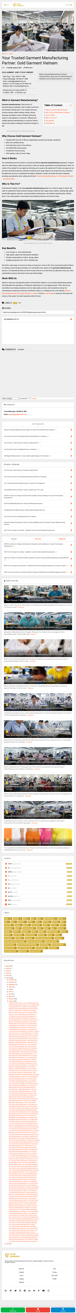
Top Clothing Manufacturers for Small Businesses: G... (23, 1061)
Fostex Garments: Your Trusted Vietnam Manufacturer (23, 1209)
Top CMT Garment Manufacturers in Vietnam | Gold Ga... (24, 1189)
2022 (7, 973)
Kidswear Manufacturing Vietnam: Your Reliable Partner (24, 1211)
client (61, 925)
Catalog (21, 1279)
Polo (39, 918)
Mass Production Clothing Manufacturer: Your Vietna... (23, 1055)
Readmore (21, 607)
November (12, 982)
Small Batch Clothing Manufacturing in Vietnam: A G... (23, 1018)
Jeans (34, 931)
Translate (33, 398)
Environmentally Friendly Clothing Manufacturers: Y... (23, 1087)
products (21, 922)
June (10, 991)
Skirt (38, 922)
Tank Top (61, 928)
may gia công (44, 944)
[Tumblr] (20, 1290)
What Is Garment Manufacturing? (56, 110)
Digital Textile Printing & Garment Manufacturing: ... (22, 1097)
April (10, 994)
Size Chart (54, 1275)
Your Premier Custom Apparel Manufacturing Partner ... (23, 1177)
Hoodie (61, 918)
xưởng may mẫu (35, 951)
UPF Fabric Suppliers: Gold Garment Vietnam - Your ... (23, 1053)
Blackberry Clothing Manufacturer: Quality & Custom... (23, 1042)
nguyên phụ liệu (9, 948)
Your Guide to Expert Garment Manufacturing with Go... (23, 1147)
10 (7, 839)
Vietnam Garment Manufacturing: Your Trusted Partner (23, 1183)
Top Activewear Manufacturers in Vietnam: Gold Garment (24, 1187)
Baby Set (7, 935)
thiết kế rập (23, 951)
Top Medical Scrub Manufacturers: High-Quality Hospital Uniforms (34, 708)
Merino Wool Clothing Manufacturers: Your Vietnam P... (23, 1037)
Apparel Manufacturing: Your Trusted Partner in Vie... (23, 1145)
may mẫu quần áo (57, 944)
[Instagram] (48, 1290)
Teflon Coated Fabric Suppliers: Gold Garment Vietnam (23, 1083)
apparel (26, 925)
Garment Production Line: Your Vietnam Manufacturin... (23, 1174)
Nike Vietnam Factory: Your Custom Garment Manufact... (24, 1114)
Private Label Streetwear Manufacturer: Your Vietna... (23, 1022)
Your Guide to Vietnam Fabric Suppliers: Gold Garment (23, 1108)
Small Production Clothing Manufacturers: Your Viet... (23, 1089)
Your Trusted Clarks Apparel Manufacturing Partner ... (23, 1226)
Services (55, 922)
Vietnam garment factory (44, 938)
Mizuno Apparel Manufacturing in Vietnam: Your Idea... (23, 1205)
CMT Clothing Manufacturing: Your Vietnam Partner (22, 1046)
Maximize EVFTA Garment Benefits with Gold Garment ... (24, 1008)
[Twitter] (16, 1290)
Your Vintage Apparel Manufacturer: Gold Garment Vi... (23, 1155)
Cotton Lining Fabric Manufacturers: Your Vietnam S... (23, 1085)
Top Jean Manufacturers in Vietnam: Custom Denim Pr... (24, 1020)
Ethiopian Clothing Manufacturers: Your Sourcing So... (23, 1068)
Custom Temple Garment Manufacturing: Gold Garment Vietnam (33, 762)
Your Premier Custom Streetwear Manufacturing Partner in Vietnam (35, 654)
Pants (57, 935)
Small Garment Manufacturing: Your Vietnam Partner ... (23, 1057)
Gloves (50, 935)
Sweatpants (8, 938)
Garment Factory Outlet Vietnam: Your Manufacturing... (23, 1185)
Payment (21, 1282)
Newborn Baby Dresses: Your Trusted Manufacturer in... (23, 1162)
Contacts (21, 1272)
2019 (7, 1244)
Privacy (54, 1272)
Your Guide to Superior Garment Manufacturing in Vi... (23, 1016)
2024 (7, 971)
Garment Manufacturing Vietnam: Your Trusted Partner (23, 1228)
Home (4, 53)
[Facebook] (38, 1290)
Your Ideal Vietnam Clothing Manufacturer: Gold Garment (30, 681)
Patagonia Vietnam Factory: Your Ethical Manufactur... (23, 1204)
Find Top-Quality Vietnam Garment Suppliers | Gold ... (23, 1093)
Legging (17, 925)
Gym (12, 922)
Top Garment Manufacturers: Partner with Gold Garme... (23, 1149)
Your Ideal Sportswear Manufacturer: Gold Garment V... (23, 1160)
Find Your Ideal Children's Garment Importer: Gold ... (23, 1072)
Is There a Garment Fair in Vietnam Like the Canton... (23, 1010)
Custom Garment (28, 928)
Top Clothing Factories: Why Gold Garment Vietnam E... (23, 1052)
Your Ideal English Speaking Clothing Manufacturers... (23, 1110)
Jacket (45, 925)
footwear (46, 922)
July (10, 989)
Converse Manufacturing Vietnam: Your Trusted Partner (23, 1200)
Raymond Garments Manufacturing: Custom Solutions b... (24, 1038)
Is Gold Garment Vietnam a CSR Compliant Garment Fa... (24, 1003)
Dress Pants (35, 925)
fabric (46, 928)
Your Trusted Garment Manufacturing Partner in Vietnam (24, 1142)
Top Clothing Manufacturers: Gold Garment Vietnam (22, 1050)
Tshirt (25, 918)
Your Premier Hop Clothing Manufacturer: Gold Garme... (24, 1144)
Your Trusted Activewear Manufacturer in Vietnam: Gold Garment (34, 843)
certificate (58, 938)
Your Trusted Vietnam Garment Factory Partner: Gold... (23, 1230)
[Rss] (6, 1290)
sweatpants (53, 948)
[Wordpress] (11, 1290)
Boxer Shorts (18, 935)
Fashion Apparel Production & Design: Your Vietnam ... (23, 1153)
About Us (21, 1269)
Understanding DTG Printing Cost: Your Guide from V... (23, 1044)
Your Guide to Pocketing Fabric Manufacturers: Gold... (23, 1063)
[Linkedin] (29, 1290)
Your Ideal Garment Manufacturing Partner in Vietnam (23, 1129)
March (10, 996)
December (12, 980)
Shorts (30, 922)
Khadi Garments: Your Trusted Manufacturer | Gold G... (23, 1070)
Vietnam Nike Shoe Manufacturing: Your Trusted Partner (24, 1112)
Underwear (28, 938)
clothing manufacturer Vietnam (14, 941)
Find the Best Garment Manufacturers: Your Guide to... (23, 1151)
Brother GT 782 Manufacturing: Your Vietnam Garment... (24, 1194)
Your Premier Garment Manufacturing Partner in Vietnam (24, 1130)
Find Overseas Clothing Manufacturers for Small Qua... (23, 1048)
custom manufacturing (35, 941)
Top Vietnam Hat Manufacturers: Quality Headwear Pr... (23, 1192)
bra (63, 922)
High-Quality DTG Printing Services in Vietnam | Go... (23, 1115)
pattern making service (25, 948)
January (11, 1001)
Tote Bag (18, 938)
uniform (15, 931)
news (11, 53)
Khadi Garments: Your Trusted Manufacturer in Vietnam (23, 1033)
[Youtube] (43, 1290)
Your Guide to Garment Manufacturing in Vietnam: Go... (23, 1241)
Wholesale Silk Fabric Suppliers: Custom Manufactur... (23, 1023)
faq (32, 918)
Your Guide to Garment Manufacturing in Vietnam (22, 1224)
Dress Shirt (7, 925)
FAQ (54, 1269)
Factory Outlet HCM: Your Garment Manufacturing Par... (23, 1237)
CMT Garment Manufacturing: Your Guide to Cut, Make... (24, 1239)
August (11, 987)
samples (16, 918)
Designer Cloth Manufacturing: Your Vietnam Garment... (23, 1125)
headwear (25, 931)
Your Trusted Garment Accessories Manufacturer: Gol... (23, 1123)
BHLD (17, 928)
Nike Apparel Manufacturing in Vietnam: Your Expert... (23, 1207)
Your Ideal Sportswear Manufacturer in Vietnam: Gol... (23, 1095)
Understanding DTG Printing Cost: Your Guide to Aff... (23, 1029)
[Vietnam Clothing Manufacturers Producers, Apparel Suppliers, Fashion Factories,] (18, 5)
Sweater (53, 925)
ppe (53, 928)
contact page (49, 293)
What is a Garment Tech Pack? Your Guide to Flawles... (23, 1012)
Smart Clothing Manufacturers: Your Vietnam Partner (23, 1078)
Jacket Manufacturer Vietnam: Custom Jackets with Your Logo (33, 816)
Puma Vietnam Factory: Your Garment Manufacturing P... (24, 1217)
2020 (7, 978)
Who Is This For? (51, 118)
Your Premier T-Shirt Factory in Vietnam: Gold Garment (29, 600)
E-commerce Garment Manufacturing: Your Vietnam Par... (24, 1157)
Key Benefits (50, 121)
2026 (7, 966)
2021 (7, 975)
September (12, 984)
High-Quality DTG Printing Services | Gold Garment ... (23, 1198)
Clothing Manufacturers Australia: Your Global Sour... (23, 1027)
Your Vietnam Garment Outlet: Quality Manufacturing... (23, 1222)
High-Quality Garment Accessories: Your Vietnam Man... (23, 1119)
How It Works (50, 115)
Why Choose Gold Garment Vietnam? (58, 112)
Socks (39, 928)
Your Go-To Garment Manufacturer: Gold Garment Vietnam (24, 1140)
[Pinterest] (25, 1290)
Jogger (41, 931)
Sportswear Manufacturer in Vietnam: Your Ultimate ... (23, 1100)
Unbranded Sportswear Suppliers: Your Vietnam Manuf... (24, 1076)
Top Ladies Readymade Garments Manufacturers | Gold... (24, 1134)
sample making (40, 948)
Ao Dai (63, 931)
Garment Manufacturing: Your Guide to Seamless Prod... (24, 1136)
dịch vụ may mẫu (51, 941)
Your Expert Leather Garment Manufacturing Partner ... (23, 1121)
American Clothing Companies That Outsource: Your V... (24, 1159)
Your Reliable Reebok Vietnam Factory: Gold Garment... (24, 1098)
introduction (8, 928)
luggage (7, 931)
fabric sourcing (9, 944)
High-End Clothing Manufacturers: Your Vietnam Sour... (23, 1040)
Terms (21, 1275)
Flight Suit (41, 935)
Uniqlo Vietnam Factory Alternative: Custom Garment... (23, 1202)
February (11, 998)
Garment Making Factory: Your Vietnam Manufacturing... (24, 1164)
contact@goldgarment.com (17, 414)
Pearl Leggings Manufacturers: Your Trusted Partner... (23, 1172)
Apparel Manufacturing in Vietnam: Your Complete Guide (24, 1005)
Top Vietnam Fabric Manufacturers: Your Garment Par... (23, 1104)
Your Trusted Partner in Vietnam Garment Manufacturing (24, 1236)
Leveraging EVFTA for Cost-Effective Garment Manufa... (23, 1006)
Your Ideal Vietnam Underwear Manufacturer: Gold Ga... (24, 1196)
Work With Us (50, 123)
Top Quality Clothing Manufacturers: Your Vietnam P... (23, 1080)
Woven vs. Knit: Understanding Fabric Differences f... (23, 1014)
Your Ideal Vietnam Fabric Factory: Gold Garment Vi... (23, 1175)
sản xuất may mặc (10, 951)
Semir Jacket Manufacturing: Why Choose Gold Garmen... (24, 1127)
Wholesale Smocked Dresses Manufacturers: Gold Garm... (24, 1074)
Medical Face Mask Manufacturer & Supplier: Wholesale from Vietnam (36, 627)
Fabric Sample (30, 935)
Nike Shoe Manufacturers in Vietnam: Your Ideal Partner (30, 735)
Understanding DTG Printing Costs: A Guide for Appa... (23, 1215)
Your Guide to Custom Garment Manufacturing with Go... (24, 1168)
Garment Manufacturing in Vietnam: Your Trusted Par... (23, 1181)
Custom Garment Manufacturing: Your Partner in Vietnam (24, 1031)
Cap (5, 922)
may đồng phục (49, 918)
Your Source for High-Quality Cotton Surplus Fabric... (23, 1082)
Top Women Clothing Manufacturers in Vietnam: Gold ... (23, 1117)
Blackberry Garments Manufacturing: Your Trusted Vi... (23, 1132)
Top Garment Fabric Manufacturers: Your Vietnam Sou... (23, 1065)
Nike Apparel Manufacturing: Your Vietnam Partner (22, 1102)
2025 (7, 968)
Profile (55, 1279)
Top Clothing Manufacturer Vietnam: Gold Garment (22, 1179)
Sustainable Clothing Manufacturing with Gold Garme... (23, 1221)
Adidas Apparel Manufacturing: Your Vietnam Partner (23, 1106)
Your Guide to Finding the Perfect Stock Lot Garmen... (23, 1059)
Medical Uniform (53, 931)
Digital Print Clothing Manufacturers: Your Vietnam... (23, 1067)
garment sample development (26, 944)
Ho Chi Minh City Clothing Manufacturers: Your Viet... (23, 1091)
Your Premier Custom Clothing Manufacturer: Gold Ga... (23, 1166)
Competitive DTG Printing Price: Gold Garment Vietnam (23, 1234)
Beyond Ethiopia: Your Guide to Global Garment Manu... (24, 1138)
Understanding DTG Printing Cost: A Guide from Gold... (23, 1025)
